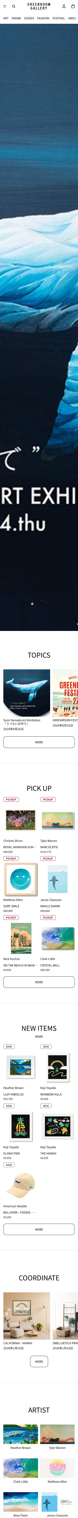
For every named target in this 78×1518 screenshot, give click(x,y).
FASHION (43, 18)
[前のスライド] (7, 327)
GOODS (29, 18)
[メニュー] (5, 6)
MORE (39, 742)
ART (6, 18)
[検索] (13, 6)
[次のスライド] (71, 327)
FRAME (16, 18)
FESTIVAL (58, 18)
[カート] (73, 6)
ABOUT (73, 18)
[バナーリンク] (39, 327)
